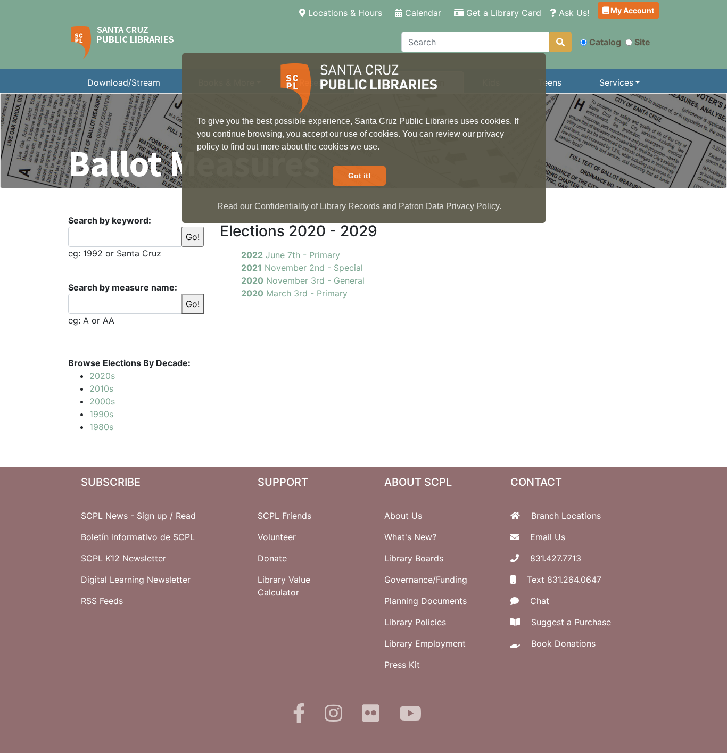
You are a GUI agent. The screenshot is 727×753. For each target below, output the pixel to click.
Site (642, 42)
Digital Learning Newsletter (136, 579)
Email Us (547, 537)
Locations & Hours (345, 12)
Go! (193, 304)
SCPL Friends (284, 515)
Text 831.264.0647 (564, 579)
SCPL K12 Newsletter (123, 558)
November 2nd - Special (302, 267)
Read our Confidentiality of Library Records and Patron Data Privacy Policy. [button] (359, 206)
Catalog (605, 42)
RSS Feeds (102, 600)
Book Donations (563, 643)
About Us (403, 515)
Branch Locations (566, 515)
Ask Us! (572, 12)
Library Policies (415, 622)
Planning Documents (425, 600)
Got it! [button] (359, 175)
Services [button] (616, 82)
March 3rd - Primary (294, 293)
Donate (272, 558)
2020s (102, 375)
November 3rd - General (303, 280)
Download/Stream (123, 82)
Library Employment (425, 643)
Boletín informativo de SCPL (138, 537)
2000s (102, 401)
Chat (539, 600)
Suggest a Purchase (571, 622)
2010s (101, 388)
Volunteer (277, 537)
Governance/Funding (425, 579)
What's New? (410, 537)
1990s (101, 414)
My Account (631, 10)
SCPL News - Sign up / (128, 515)
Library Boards (413, 558)
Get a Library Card (502, 12)
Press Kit (402, 664)
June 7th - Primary (290, 255)
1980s (101, 426)
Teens (549, 82)
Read (186, 515)
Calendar (421, 12)
